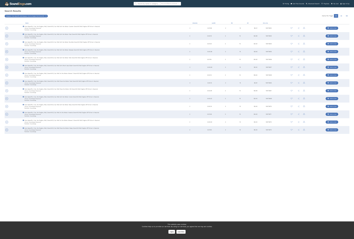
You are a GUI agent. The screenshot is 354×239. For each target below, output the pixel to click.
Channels (194, 23)
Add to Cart (332, 28)
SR (248, 23)
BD (232, 23)
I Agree (172, 231)
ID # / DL (265, 23)
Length (213, 23)
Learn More (181, 231)
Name (26, 23)
